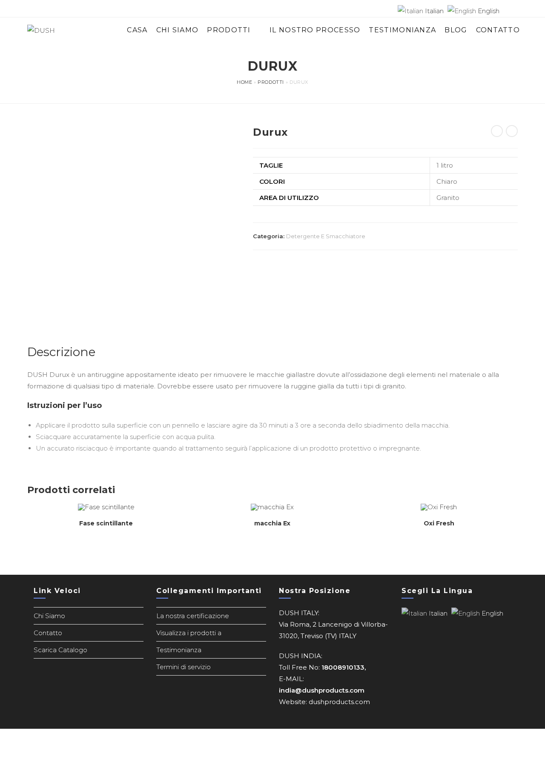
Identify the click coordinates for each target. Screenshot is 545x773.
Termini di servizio (183, 667)
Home (244, 82)
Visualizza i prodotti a (188, 633)
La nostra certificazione (192, 616)
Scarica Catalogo (60, 650)
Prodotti (271, 82)
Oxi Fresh (439, 523)
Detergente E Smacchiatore (325, 236)
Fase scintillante (106, 523)
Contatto (48, 633)
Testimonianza (178, 650)
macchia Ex (272, 523)
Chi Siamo (49, 616)
